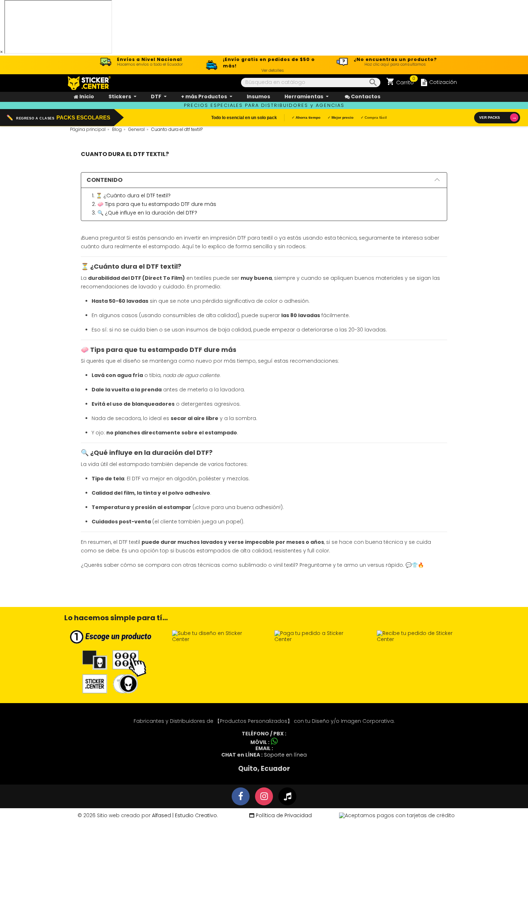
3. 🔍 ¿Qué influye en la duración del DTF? (144, 212)
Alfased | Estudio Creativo (184, 815)
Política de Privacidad (283, 815)
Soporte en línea (285, 754)
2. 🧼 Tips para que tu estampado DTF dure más (154, 204)
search (371, 83)
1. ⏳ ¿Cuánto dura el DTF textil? (131, 195)
